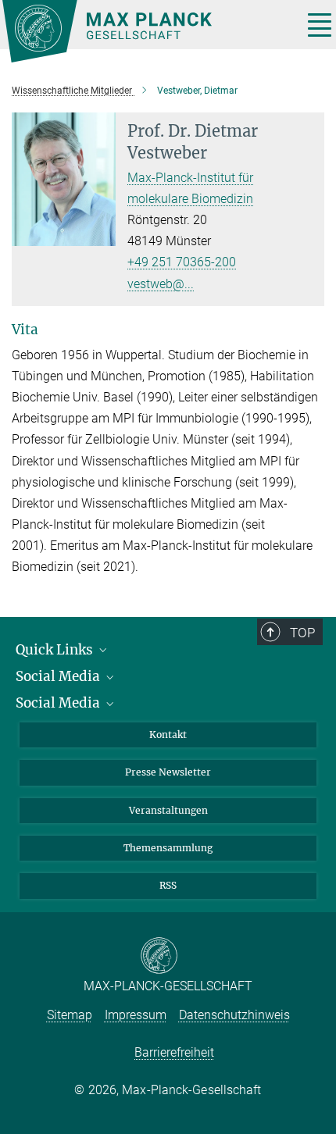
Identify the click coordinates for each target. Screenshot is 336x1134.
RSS (168, 885)
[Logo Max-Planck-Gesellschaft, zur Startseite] (146, 31)
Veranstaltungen (168, 810)
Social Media (59, 676)
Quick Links (56, 650)
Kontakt (168, 734)
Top (302, 632)
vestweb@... (160, 283)
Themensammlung (168, 848)
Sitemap (69, 1014)
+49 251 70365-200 (181, 262)
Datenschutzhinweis (234, 1014)
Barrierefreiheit (174, 1052)
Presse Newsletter (168, 772)
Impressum (135, 1014)
